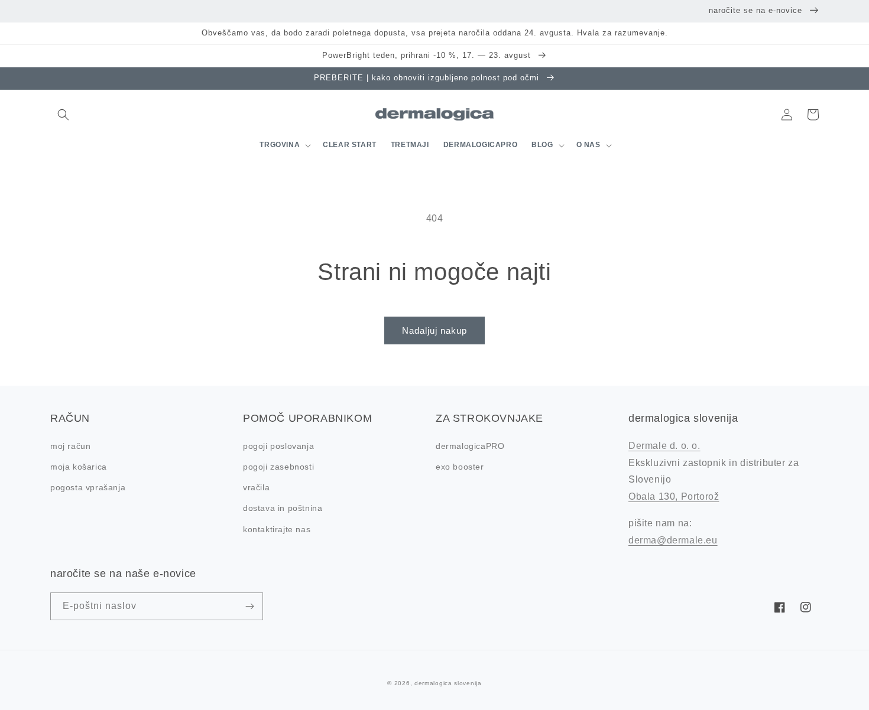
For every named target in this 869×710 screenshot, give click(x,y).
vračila (256, 487)
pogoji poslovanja (278, 446)
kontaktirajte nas (276, 529)
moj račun (70, 446)
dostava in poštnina (282, 508)
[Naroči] (249, 606)
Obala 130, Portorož (673, 496)
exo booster (460, 466)
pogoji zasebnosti (278, 466)
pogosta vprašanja (87, 487)
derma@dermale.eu (673, 540)
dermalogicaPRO (470, 446)
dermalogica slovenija (448, 683)
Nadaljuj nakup (434, 330)
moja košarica (78, 466)
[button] (63, 115)
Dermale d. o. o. (664, 446)
